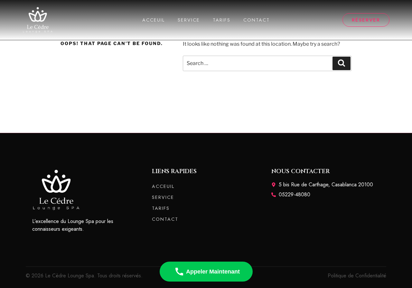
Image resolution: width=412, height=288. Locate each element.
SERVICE (189, 20)
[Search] (341, 63)
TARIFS (221, 20)
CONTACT (256, 20)
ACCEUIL (153, 20)
